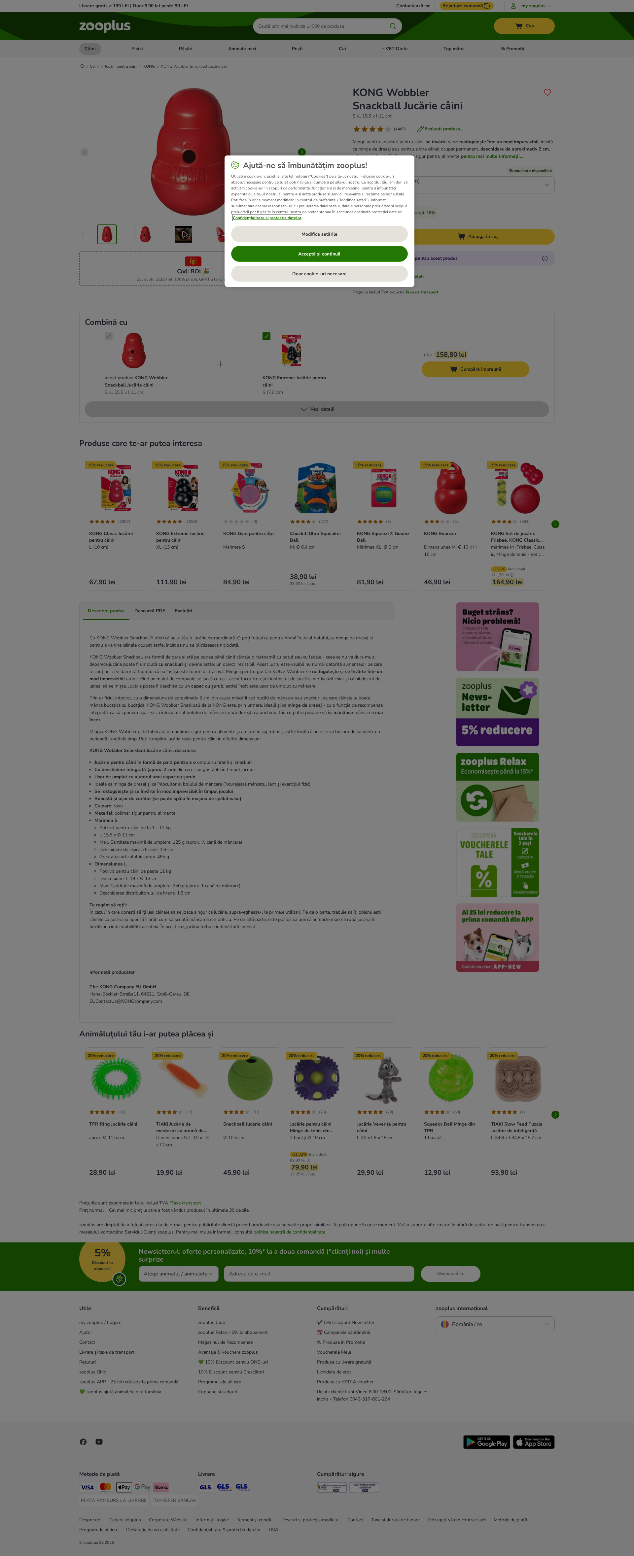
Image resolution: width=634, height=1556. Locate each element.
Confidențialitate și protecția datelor (267, 217)
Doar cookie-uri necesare (319, 274)
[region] (319, 221)
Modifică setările (319, 234)
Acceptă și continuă (319, 254)
